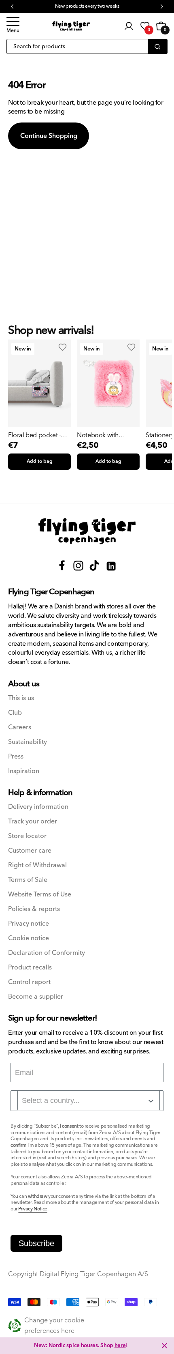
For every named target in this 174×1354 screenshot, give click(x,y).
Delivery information (38, 807)
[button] (13, 26)
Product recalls (30, 967)
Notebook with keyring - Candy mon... (99, 435)
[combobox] (88, 1100)
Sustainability (27, 742)
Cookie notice (28, 938)
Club (15, 713)
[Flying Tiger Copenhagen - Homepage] (71, 26)
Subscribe (36, 1243)
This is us (21, 698)
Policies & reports (34, 909)
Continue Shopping (48, 136)
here (120, 1345)
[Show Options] (151, 1101)
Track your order (32, 821)
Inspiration (23, 771)
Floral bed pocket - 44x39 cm (34, 435)
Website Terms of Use (39, 894)
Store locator (27, 836)
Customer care (29, 851)
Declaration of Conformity (46, 953)
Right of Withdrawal (37, 865)
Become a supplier (35, 997)
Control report (29, 982)
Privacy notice (28, 924)
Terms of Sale (27, 880)
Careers (19, 727)
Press (15, 756)
